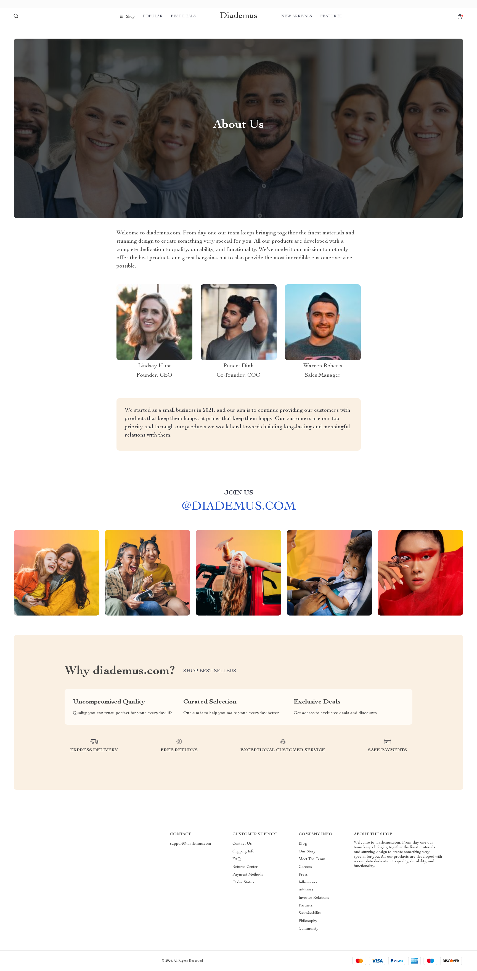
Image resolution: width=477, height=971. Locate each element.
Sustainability (310, 913)
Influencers (308, 882)
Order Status (243, 882)
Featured (331, 16)
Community (308, 929)
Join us (238, 493)
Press (303, 875)
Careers (305, 867)
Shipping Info (243, 852)
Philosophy (308, 921)
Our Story (307, 852)
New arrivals (296, 16)
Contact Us (242, 844)
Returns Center (245, 867)
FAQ (236, 859)
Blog (303, 844)
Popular (153, 16)
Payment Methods (247, 875)
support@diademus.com (190, 844)
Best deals (183, 16)
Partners (306, 906)
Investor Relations (314, 898)
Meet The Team (312, 859)
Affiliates (306, 890)
